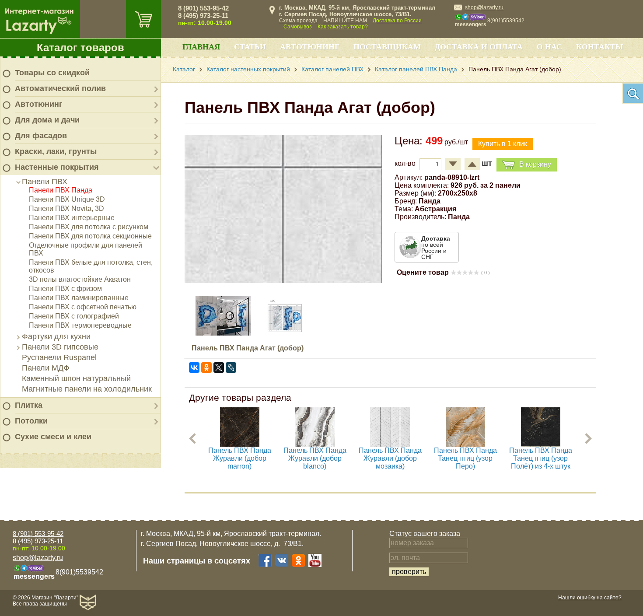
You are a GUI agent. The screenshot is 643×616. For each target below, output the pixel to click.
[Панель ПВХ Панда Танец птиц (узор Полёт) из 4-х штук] (540, 444)
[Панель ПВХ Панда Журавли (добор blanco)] (315, 444)
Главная (201, 46)
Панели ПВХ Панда (60, 190)
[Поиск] (632, 93)
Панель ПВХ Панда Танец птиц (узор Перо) (465, 458)
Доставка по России (397, 21)
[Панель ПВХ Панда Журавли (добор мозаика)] (390, 444)
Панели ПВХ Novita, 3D (66, 208)
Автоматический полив (60, 88)
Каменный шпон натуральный (76, 378)
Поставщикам (387, 46)
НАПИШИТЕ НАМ (345, 21)
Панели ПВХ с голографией (74, 316)
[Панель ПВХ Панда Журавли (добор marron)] (239, 444)
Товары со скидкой (52, 72)
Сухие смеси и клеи (53, 436)
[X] (218, 367)
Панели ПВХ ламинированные (79, 297)
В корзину (535, 164)
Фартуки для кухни (56, 336)
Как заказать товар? (343, 27)
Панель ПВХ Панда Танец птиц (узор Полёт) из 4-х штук (540, 458)
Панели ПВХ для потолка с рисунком (88, 227)
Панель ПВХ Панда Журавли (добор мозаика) (390, 458)
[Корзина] (143, 19)
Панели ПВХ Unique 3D (67, 199)
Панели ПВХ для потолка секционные (90, 236)
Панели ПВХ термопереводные (80, 325)
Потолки (31, 420)
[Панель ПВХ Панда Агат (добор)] (283, 280)
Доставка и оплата (479, 46)
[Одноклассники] (206, 367)
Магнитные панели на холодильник (87, 389)
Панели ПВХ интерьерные (72, 217)
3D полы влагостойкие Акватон (80, 279)
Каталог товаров (80, 47)
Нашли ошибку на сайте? (590, 598)
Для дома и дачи (47, 120)
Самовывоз (297, 27)
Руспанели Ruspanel (59, 357)
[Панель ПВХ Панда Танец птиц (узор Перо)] (465, 444)
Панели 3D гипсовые (60, 347)
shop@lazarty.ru (484, 7)
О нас (549, 46)
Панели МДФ (46, 368)
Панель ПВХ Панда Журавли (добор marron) (239, 458)
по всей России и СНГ (435, 247)
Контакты (599, 46)
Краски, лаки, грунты (56, 151)
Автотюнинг (39, 104)
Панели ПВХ (44, 181)
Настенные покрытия (57, 167)
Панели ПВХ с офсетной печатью (82, 307)
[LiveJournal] (231, 367)
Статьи (250, 46)
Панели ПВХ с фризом (65, 288)
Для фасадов (41, 135)
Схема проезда (298, 21)
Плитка (28, 405)
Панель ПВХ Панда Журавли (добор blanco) (314, 458)
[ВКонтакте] (194, 367)
